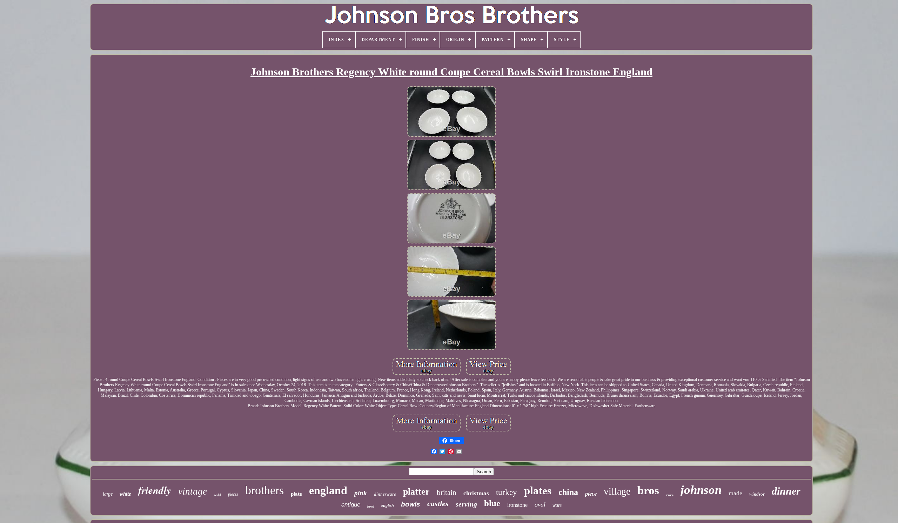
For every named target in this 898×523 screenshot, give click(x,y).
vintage (192, 491)
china (568, 492)
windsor (757, 494)
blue (492, 503)
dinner (786, 491)
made (735, 493)
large (108, 494)
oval (540, 504)
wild (217, 495)
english (387, 505)
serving (466, 504)
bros (648, 490)
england (328, 490)
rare (670, 495)
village (617, 491)
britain (446, 492)
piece (591, 494)
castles (438, 503)
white (125, 494)
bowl (370, 506)
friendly (154, 490)
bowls (410, 504)
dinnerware (385, 494)
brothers (264, 490)
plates (537, 490)
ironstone (517, 505)
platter (416, 492)
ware (557, 505)
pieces (233, 494)
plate (296, 494)
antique (350, 504)
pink (360, 493)
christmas (476, 493)
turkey (506, 492)
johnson (701, 490)
